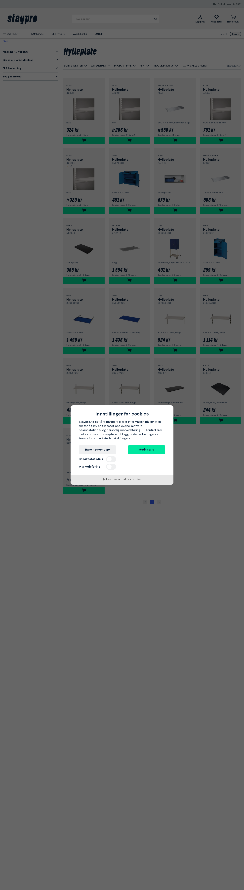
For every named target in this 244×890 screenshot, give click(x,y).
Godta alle (146, 450)
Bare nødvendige (97, 450)
